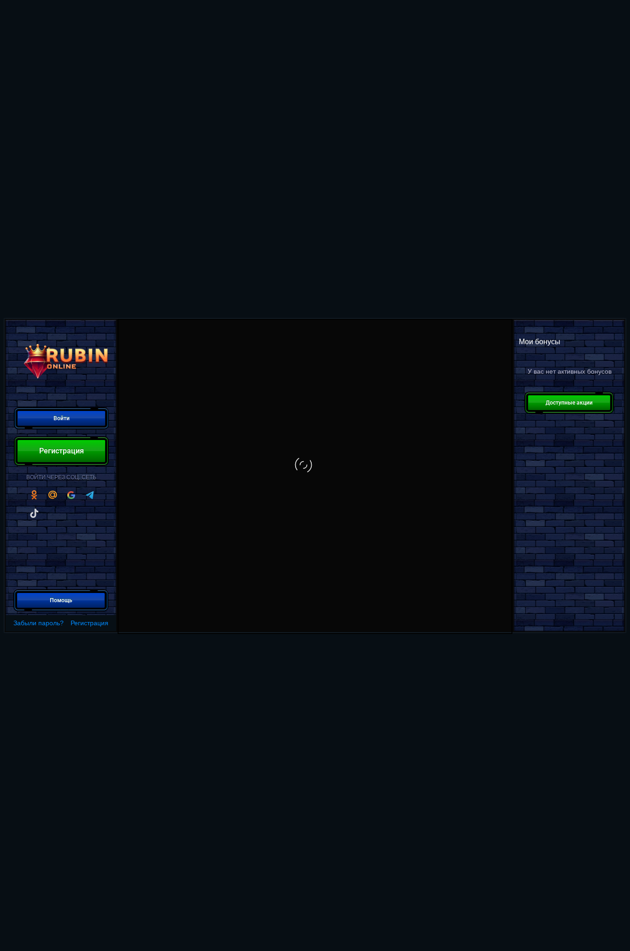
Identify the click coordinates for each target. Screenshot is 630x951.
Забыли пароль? (38, 623)
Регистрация (89, 623)
